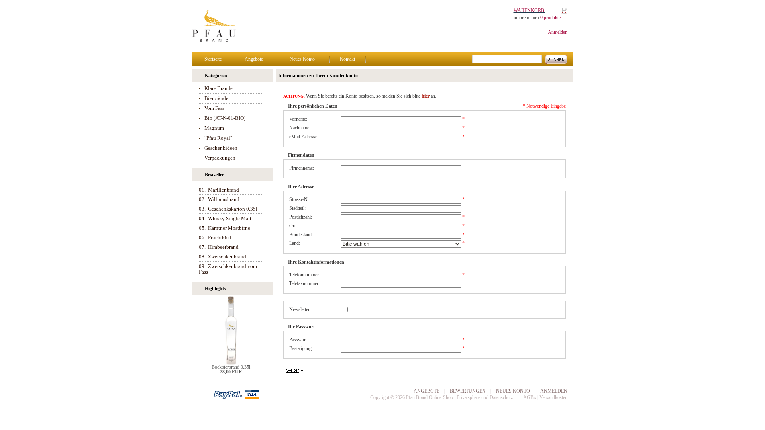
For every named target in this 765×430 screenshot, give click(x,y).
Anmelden (557, 32)
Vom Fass (214, 108)
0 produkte (550, 17)
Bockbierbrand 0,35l (231, 367)
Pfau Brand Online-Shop (429, 397)
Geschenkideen (220, 148)
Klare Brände (218, 88)
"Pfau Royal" (218, 138)
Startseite (213, 59)
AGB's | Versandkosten (545, 397)
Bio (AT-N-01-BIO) (224, 118)
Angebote (254, 59)
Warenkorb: (529, 10)
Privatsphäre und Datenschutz (485, 397)
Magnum (214, 128)
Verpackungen (219, 158)
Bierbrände (216, 98)
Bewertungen (468, 391)
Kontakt (347, 59)
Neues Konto (302, 59)
